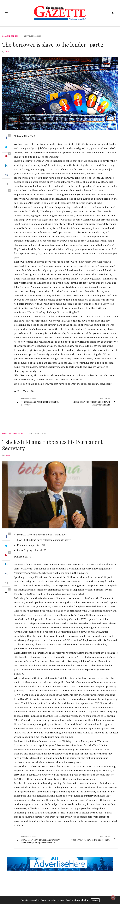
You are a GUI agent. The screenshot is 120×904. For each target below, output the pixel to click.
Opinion (14, 36)
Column (6, 36)
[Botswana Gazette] (60, 13)
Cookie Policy (81, 900)
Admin (7, 52)
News (20, 433)
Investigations (9, 433)
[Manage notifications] (113, 897)
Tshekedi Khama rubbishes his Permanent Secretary (52, 444)
